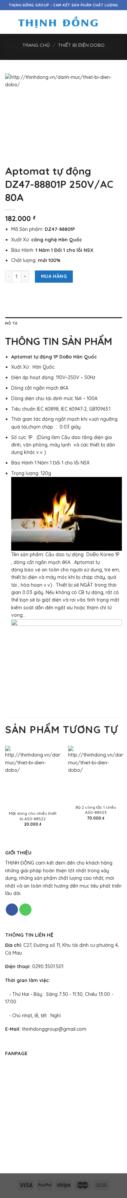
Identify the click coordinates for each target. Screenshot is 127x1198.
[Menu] (8, 22)
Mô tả (11, 323)
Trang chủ (36, 45)
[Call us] (25, 909)
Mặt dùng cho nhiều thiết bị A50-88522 (33, 816)
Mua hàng (54, 276)
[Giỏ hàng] (118, 22)
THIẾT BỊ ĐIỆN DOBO (81, 45)
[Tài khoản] (107, 22)
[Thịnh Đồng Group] (58, 22)
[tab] (63, 323)
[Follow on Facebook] (12, 909)
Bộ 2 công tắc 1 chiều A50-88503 (96, 810)
